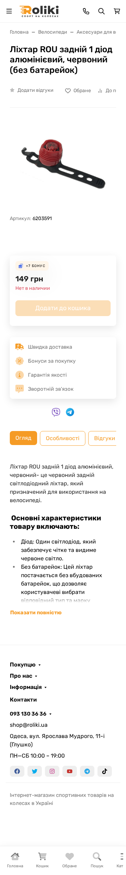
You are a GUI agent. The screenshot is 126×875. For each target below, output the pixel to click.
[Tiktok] (104, 771)
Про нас (21, 676)
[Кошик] (117, 11)
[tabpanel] (63, 540)
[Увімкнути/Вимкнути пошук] (101, 11)
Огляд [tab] (23, 438)
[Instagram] (52, 771)
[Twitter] (34, 771)
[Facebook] (17, 771)
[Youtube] (69, 771)
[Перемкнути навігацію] (9, 11)
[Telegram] (87, 771)
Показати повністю (36, 612)
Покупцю (23, 665)
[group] (63, 164)
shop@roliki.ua (29, 725)
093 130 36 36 (28, 714)
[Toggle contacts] (86, 11)
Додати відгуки (36, 90)
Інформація (26, 687)
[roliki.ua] (39, 11)
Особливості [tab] (62, 438)
